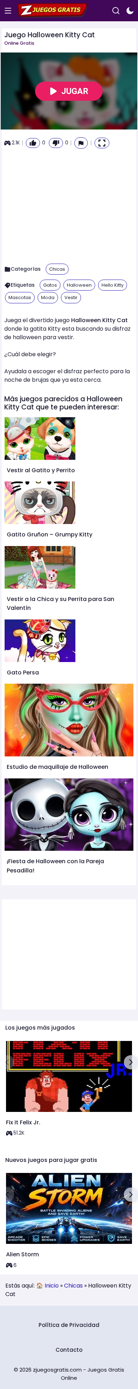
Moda (47, 297)
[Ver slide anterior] (7, 1062)
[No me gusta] (56, 143)
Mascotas (19, 297)
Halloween (79, 285)
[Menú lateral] (8, 10)
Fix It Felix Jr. (23, 1122)
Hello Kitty (112, 285)
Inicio (52, 1285)
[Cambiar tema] (130, 10)
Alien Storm (22, 1254)
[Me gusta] (33, 143)
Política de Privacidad (69, 1325)
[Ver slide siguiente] (131, 1062)
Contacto (69, 1350)
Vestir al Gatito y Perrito (41, 470)
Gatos (50, 285)
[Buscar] (115, 10)
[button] (81, 142)
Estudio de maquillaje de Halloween (57, 767)
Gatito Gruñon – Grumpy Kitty (49, 534)
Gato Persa (23, 672)
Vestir (70, 297)
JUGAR (74, 91)
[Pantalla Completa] (101, 143)
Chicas (57, 269)
